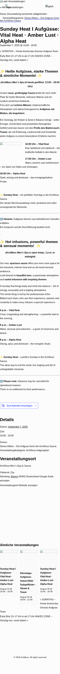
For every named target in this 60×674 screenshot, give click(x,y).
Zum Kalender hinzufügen (19, 405)
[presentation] (8, 552)
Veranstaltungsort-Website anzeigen (18, 485)
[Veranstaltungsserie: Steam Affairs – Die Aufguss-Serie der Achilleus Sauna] (14, 591)
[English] (49, 7)
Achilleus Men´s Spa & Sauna (15, 466)
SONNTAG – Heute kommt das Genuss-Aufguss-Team (29, 51)
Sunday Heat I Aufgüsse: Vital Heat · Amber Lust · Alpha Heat (8, 576)
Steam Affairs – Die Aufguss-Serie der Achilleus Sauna (28, 446)
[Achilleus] (8, 7)
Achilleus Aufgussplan (37, 450)
